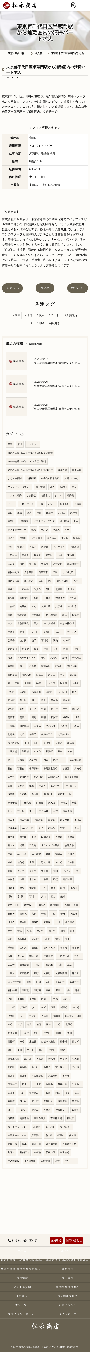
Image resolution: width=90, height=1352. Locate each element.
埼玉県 (75, 709)
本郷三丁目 (71, 786)
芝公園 (47, 922)
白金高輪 (26, 803)
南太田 (58, 632)
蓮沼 (57, 939)
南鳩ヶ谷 (38, 820)
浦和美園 (12, 828)
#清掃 (28, 315)
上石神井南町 (15, 982)
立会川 (47, 598)
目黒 (41, 828)
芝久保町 (12, 1033)
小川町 (47, 939)
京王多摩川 (39, 1118)
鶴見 (36, 649)
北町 (29, 982)
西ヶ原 (20, 811)
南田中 (44, 999)
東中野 (44, 547)
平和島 (73, 598)
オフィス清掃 (15, 495)
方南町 (77, 768)
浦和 (10, 896)
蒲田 (48, 589)
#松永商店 (70, 315)
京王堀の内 (65, 1127)
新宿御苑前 (75, 760)
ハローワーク (26, 504)
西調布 (11, 1101)
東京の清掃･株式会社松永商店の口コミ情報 (30, 453)
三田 (57, 922)
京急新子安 (23, 623)
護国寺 (70, 743)
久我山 (75, 1067)
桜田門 (32, 734)
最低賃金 (51, 538)
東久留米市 (13, 581)
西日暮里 (67, 879)
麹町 (34, 717)
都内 (52, 487)
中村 (77, 871)
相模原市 (12, 1144)
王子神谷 (43, 811)
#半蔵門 (54, 323)
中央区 (11, 692)
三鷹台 (11, 1076)
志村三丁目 (13, 905)
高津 (48, 854)
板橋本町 (55, 905)
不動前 (51, 828)
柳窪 (39, 1024)
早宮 (10, 999)
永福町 (11, 1067)
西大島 (52, 931)
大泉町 (47, 973)
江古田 (11, 564)
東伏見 (32, 1041)
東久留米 (28, 581)
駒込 (74, 803)
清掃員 (70, 495)
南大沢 (48, 1135)
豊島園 (44, 564)
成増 (77, 717)
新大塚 (35, 794)
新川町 (63, 1007)
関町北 (25, 990)
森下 (72, 931)
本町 (10, 1024)
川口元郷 (24, 820)
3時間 (23, 538)
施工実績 (40, 487)
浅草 (10, 862)
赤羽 (22, 879)
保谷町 (75, 1041)
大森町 (11, 606)
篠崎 (10, 931)
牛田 (43, 709)
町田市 (60, 1135)
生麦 (10, 623)
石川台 (63, 948)
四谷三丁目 (59, 760)
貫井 (77, 990)
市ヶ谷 (37, 751)
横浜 (64, 615)
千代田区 (76, 658)
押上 (34, 700)
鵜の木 (49, 965)
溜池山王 (48, 794)
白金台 (39, 803)
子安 (36, 623)
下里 (53, 1007)
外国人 (56, 530)
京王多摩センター (17, 1135)
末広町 (58, 862)
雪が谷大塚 (49, 948)
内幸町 (23, 922)
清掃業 (73, 513)
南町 (19, 1050)
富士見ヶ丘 (61, 1067)
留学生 (76, 538)
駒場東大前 (13, 1059)
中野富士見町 (50, 768)
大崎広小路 (63, 956)
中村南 (11, 879)
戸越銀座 (48, 956)
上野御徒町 (30, 1161)
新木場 (20, 760)
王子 (31, 811)
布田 (67, 1093)
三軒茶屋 (12, 675)
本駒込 (63, 803)
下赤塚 (11, 726)
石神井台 (74, 982)
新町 (36, 1033)
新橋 (64, 658)
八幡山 (49, 1084)
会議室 (77, 504)
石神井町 (12, 990)
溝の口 (58, 854)
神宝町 (75, 1007)
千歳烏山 (76, 1084)
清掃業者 (24, 521)
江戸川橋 (12, 751)
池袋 (22, 734)
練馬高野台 (73, 564)
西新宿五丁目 (69, 1144)
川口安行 (64, 820)
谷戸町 (52, 1050)
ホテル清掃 (36, 538)
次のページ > (77, 288)
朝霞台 (23, 717)
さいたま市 (27, 828)
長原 (10, 956)
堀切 (22, 709)
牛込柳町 (64, 1152)
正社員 (64, 538)
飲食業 (49, 513)
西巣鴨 (23, 914)
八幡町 (44, 1016)
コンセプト (33, 444)
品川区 (66, 649)
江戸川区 (69, 922)
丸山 (55, 871)
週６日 (11, 538)
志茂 (55, 811)
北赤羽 (73, 888)
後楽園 (11, 794)
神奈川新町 (49, 623)
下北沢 (39, 1059)
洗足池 (75, 948)
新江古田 (36, 1144)
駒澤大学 (69, 845)
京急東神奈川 (67, 623)
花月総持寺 (51, 615)
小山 (34, 1007)
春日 (62, 914)
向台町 (30, 1050)
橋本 (24, 1144)
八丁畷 (58, 606)
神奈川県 (72, 606)
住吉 (74, 692)
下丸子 (37, 965)
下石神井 (60, 982)
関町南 (37, 990)
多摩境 (72, 1135)
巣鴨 (34, 914)
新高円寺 (38, 777)
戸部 (22, 632)
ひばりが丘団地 (73, 1016)
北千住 (54, 709)
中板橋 (75, 726)
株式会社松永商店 (50, 478)
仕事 (41, 504)
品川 (77, 649)
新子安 (25, 649)
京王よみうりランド (18, 1127)
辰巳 (10, 760)
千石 (43, 914)
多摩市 (47, 1110)
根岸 (46, 649)
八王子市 (35, 1135)
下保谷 (25, 1033)
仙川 (22, 1093)
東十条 (32, 879)
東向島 (54, 700)
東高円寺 (24, 777)
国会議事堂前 (71, 777)
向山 (38, 982)
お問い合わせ (71, 478)
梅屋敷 (23, 606)
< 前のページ (12, 288)
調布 (77, 1093)
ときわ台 (50, 726)
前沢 (19, 1024)
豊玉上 (58, 990)
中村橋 (32, 564)
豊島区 (32, 547)
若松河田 (50, 1152)
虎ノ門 (20, 871)
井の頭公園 (37, 1076)
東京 (10, 444)
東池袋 (47, 743)
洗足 (76, 828)
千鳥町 (11, 948)
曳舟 (43, 700)
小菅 (65, 709)
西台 (53, 896)
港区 (10, 658)
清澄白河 (62, 692)
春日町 (75, 973)
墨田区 (23, 700)
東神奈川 (12, 649)
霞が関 (20, 786)
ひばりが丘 (68, 572)
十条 (43, 888)
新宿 (10, 768)
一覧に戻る (45, 288)
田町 (43, 658)
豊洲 (69, 751)
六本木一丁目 (65, 794)
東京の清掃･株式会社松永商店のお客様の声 (30, 470)
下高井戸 (12, 1084)
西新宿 (20, 768)
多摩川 (58, 837)
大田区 (70, 589)
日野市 (75, 1110)
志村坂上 (28, 905)
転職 (39, 513)
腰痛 (29, 513)
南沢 (29, 1024)
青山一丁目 (13, 683)
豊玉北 (32, 871)
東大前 (51, 803)
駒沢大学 (72, 666)
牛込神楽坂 (13, 1161)
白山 (53, 914)
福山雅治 (64, 521)
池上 (67, 939)
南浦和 (20, 896)
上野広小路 (44, 862)
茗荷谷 (23, 794)
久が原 (23, 948)
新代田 (51, 1059)
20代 (67, 530)
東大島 (40, 931)
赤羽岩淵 (67, 811)
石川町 (44, 640)
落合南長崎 (51, 1144)
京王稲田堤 (56, 1118)
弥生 (48, 1024)
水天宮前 (36, 692)
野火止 (32, 1016)
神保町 (63, 683)
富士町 (63, 1041)
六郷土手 (45, 606)
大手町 (75, 683)
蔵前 (57, 1161)
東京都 (44, 530)
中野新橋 (34, 768)
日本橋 (70, 862)
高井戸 (47, 1067)
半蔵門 (39, 683)
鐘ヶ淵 (66, 700)
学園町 (23, 1007)
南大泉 (32, 999)
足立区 (32, 709)
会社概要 (31, 478)
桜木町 (66, 640)
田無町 (58, 1033)
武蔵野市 (52, 1076)
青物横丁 (24, 598)
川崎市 (70, 837)
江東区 (49, 692)
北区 (10, 811)
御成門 (35, 922)
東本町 (56, 1016)
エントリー (70, 1161)
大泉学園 (28, 572)
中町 (69, 1033)
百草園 (11, 1118)
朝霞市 (11, 717)
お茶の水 (55, 786)
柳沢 (41, 1050)
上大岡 (23, 640)
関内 (55, 640)
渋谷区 (51, 675)
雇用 (10, 547)
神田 (22, 666)
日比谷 (11, 922)
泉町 (58, 1024)
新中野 (11, 777)
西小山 (23, 837)
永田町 (27, 683)
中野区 (20, 547)
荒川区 (61, 513)
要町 (36, 743)
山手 (34, 640)
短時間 (63, 487)
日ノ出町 (34, 632)
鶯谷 (22, 888)
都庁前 (11, 1152)
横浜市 (75, 615)
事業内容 (62, 470)
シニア (58, 495)
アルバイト (59, 547)
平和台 (11, 589)
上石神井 (24, 589)
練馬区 (11, 521)
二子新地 (36, 854)
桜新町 (58, 666)
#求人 (40, 315)
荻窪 (10, 786)
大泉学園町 (61, 973)
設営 (10, 513)
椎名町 (37, 555)
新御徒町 (45, 1161)
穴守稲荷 (24, 973)
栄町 (48, 982)
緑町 (10, 1050)
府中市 (35, 1101)
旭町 (36, 973)
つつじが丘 (35, 1093)
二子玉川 (22, 854)
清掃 (19, 444)
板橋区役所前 (71, 905)
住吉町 (47, 1033)
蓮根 (62, 896)
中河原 (35, 1110)
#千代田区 (37, 323)
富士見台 (57, 564)
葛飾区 (11, 709)
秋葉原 (32, 666)
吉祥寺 (65, 1076)
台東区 (70, 854)
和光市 (54, 717)
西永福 (23, 1067)
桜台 (22, 564)
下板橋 (63, 726)
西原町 (11, 1041)
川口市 (11, 820)
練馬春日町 (62, 581)
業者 (19, 513)
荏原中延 (34, 956)
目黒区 (39, 675)
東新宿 (37, 1152)
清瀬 (41, 581)
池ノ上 (27, 1059)
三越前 (23, 692)
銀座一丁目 (47, 734)
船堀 (29, 931)
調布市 (11, 1093)
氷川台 (37, 589)
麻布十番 (12, 803)
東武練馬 (24, 726)
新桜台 (25, 555)
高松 (48, 990)
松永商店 (64, 504)
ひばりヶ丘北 (48, 1041)
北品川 (58, 589)
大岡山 (11, 837)
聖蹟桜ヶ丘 (61, 1110)
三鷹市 (23, 1076)
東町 (22, 1041)
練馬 (33, 530)
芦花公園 (62, 1084)
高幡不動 (24, 1118)
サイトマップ (67, 1314)
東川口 (77, 820)
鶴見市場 (22, 615)
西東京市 (43, 572)
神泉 (62, 1050)
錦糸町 (11, 700)
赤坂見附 (34, 760)
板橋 (62, 888)
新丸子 (11, 845)
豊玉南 (44, 871)
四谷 (46, 760)
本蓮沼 (42, 905)
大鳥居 (11, 973)
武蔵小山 (64, 828)
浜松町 (53, 658)
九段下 (51, 683)
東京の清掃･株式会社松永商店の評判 (27, 461)
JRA (76, 521)
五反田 (77, 956)
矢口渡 (11, 965)
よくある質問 (15, 478)
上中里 (44, 879)
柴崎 (48, 1093)
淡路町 (42, 786)
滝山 (22, 1016)
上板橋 (37, 726)
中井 (60, 555)
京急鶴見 (36, 615)
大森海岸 (60, 598)
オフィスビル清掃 (50, 845)
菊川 (62, 931)
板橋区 (66, 717)
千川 (26, 743)
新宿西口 (24, 1152)
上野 (31, 862)
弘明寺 (11, 640)
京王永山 (50, 1127)
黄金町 (47, 632)
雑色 (34, 606)
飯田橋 (25, 751)
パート (11, 504)
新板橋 (11, 914)
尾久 (53, 888)
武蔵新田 (24, 965)
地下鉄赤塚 (13, 743)
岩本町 (35, 939)
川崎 (10, 615)
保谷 (55, 572)
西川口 (32, 896)
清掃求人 (45, 495)
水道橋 (73, 914)
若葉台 (36, 1127)
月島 (60, 751)
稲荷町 (20, 862)
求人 (74, 487)
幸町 (43, 1007)
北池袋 (11, 734)
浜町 (10, 939)
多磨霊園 (62, 1101)
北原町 (69, 1024)
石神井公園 (13, 572)
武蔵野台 (48, 1101)
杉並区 (65, 768)
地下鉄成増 (63, 734)
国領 (57, 1093)
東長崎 (70, 555)
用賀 (10, 854)
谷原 (55, 999)
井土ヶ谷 (72, 632)
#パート (54, 315)
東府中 (75, 1101)
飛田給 (23, 1101)
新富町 (49, 751)
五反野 (32, 845)
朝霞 (43, 717)
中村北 (66, 871)
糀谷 (69, 965)
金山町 (11, 1007)
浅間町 (11, 1016)
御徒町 (32, 888)
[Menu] (83, 5)
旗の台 (20, 956)
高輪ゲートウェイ (26, 658)
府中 (10, 1110)
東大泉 (20, 999)
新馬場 (11, 598)
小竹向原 (12, 555)
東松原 (63, 1059)
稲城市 (70, 1118)
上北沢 (37, 1084)
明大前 (75, 1059)
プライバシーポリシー (19, 487)
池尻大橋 (26, 675)
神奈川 (11, 632)
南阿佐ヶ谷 (54, 777)
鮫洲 (36, 598)
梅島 (22, 845)
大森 (55, 649)
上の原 (66, 999)
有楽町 (11, 666)
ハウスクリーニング (44, 521)
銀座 (31, 786)
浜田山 (35, 1067)
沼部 (60, 965)
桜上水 (25, 1084)
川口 (43, 896)
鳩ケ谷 (51, 820)
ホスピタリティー (17, 530)
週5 (50, 581)
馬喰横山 (22, 939)
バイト (51, 504)
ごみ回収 (31, 495)
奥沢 (34, 837)
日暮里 (11, 888)
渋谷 (62, 675)
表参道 (73, 675)
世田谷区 (45, 666)
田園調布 (45, 837)
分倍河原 (22, 1110)
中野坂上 (74, 547)
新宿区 (49, 555)
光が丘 (76, 581)
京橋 (10, 871)
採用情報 (76, 470)
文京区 (58, 743)
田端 (55, 879)
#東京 (17, 315)
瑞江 (19, 931)
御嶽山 (35, 948)
